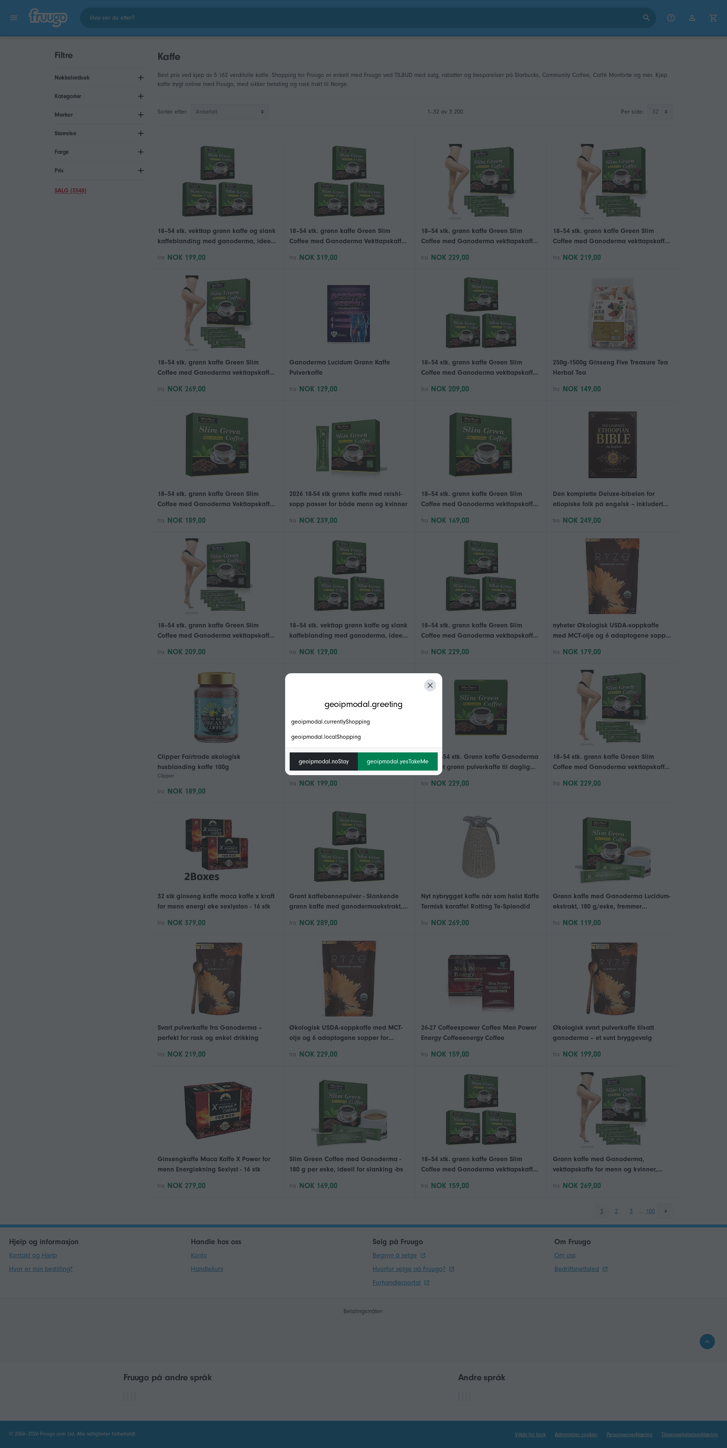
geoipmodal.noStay (324, 761)
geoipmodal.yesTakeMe (398, 761)
